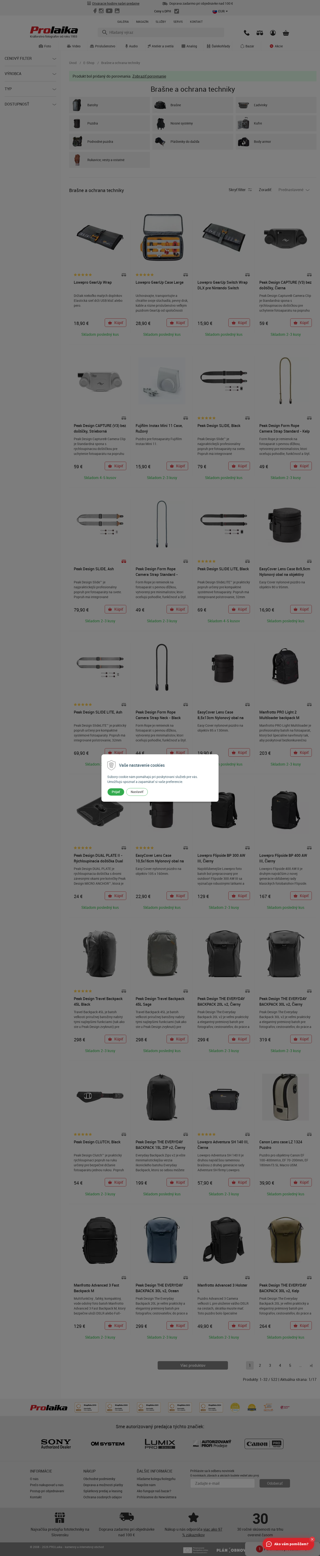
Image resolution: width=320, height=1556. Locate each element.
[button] (312, 1539)
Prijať (116, 791)
